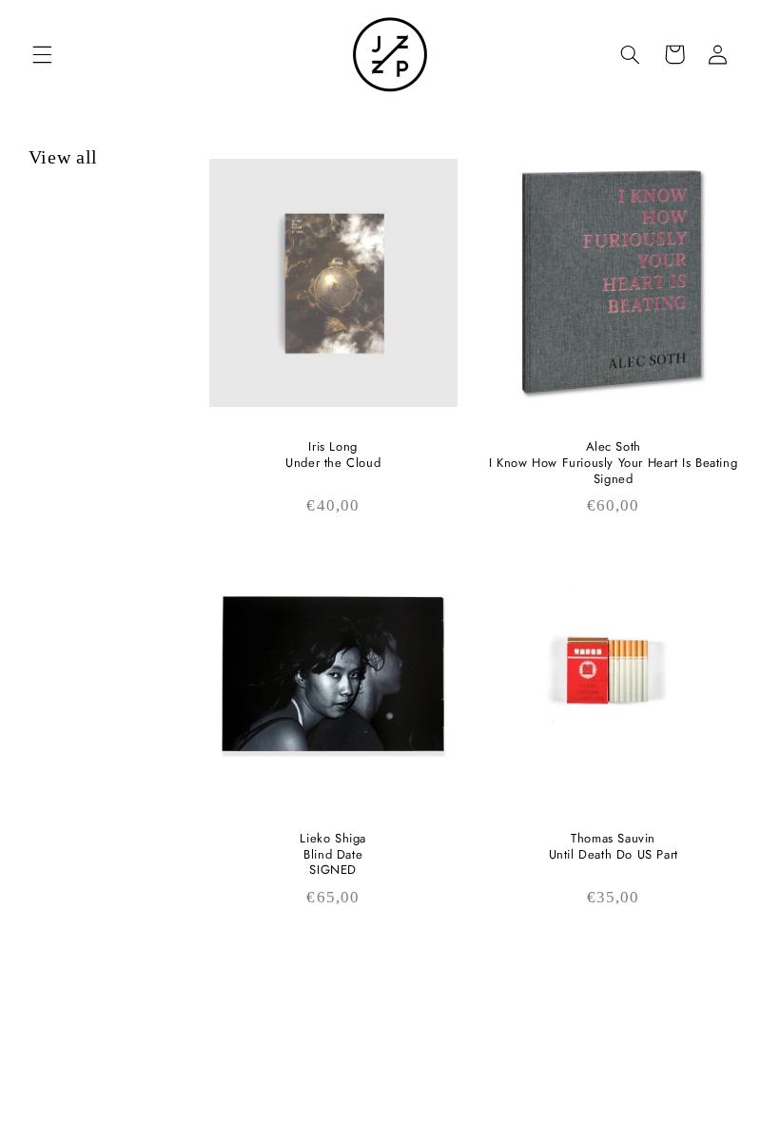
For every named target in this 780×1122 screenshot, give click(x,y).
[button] (42, 54)
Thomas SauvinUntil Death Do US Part (613, 847)
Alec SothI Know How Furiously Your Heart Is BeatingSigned (613, 463)
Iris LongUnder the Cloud (332, 455)
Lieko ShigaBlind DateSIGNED (333, 855)
